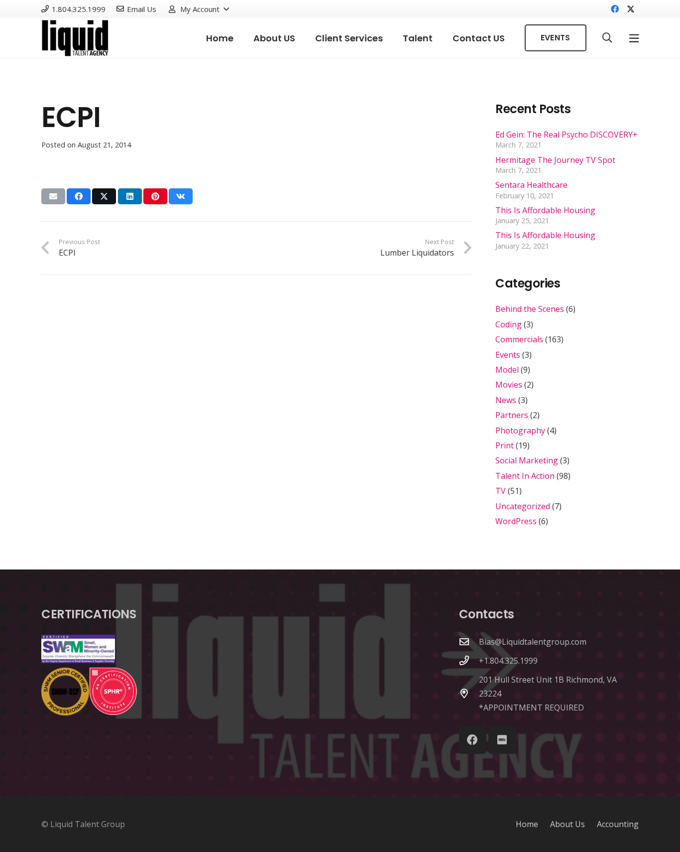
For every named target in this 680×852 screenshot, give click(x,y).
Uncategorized (522, 506)
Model (507, 369)
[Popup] (634, 38)
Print (504, 445)
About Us (567, 824)
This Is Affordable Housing (545, 210)
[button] (198, 8)
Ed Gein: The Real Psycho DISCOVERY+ (566, 134)
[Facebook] (615, 9)
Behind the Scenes (529, 308)
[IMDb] (502, 740)
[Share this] (79, 196)
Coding (508, 324)
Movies (508, 384)
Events (507, 354)
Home (527, 824)
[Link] (75, 38)
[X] (631, 9)
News (505, 400)
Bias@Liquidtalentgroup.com (532, 641)
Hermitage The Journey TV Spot (555, 159)
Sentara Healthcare (531, 184)
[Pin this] (155, 196)
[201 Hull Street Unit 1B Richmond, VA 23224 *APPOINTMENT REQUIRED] (469, 693)
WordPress (516, 521)
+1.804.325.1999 (508, 660)
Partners (511, 415)
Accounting (618, 824)
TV (500, 490)
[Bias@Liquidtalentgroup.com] (469, 641)
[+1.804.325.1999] (469, 660)
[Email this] (53, 196)
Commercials (519, 339)
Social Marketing (526, 460)
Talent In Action (525, 475)
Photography (520, 430)
